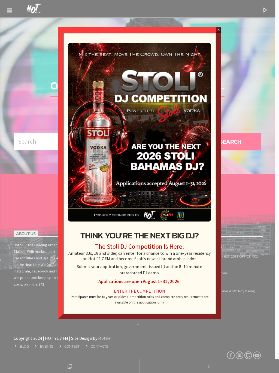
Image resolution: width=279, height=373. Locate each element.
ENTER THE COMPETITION (139, 291)
